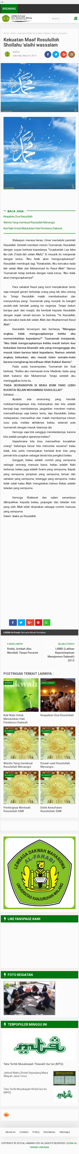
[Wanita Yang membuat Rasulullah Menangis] (21, 743)
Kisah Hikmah (48, 683)
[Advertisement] (39, 535)
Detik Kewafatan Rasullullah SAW (51, 809)
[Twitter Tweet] (21, 622)
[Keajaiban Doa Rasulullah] (58, 695)
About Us (10, 1132)
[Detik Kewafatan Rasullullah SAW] (58, 787)
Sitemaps (65, 1132)
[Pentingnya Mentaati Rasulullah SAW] (21, 787)
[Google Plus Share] (30, 622)
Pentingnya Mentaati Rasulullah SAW (16, 809)
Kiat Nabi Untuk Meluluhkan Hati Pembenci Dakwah (32, 228)
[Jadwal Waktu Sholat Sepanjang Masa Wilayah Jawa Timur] (64, 1084)
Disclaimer (49, 1132)
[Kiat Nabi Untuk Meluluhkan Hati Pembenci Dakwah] (21, 695)
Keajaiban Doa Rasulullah (18, 216)
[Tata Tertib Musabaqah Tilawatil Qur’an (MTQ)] (39, 1059)
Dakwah (8, 683)
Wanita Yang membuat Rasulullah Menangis (29, 222)
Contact (24, 1132)
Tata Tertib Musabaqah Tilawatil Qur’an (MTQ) (33, 1064)
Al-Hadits (9, 731)
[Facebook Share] (13, 622)
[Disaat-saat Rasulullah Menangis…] (58, 743)
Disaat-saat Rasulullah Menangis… (55, 765)
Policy (36, 1132)
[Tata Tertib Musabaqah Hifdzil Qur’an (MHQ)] (64, 1100)
